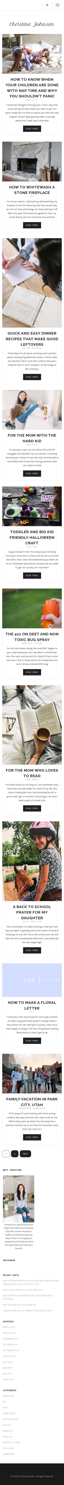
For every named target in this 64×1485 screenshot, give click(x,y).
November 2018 (10, 1339)
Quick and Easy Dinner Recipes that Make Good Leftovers (32, 339)
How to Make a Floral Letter (32, 1005)
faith (25, 921)
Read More (32, 128)
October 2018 (10, 1345)
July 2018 (7, 1362)
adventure (25, 1108)
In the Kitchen (32, 348)
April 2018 (8, 1379)
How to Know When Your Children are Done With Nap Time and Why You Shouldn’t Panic (32, 87)
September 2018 (11, 1350)
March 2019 (9, 1327)
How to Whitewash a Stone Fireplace (32, 190)
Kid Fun (32, 546)
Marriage (8, 1431)
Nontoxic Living (32, 643)
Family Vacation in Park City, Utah (32, 1102)
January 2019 (9, 1333)
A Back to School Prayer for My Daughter (32, 912)
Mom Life (32, 100)
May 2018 (7, 1374)
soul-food (8, 1448)
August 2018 (9, 1356)
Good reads (32, 779)
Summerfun (39, 1108)
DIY (32, 196)
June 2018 (8, 1368)
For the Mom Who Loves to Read (32, 773)
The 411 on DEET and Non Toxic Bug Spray (32, 637)
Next (25, 1154)
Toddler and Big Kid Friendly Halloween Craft (32, 537)
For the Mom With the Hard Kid (32, 438)
